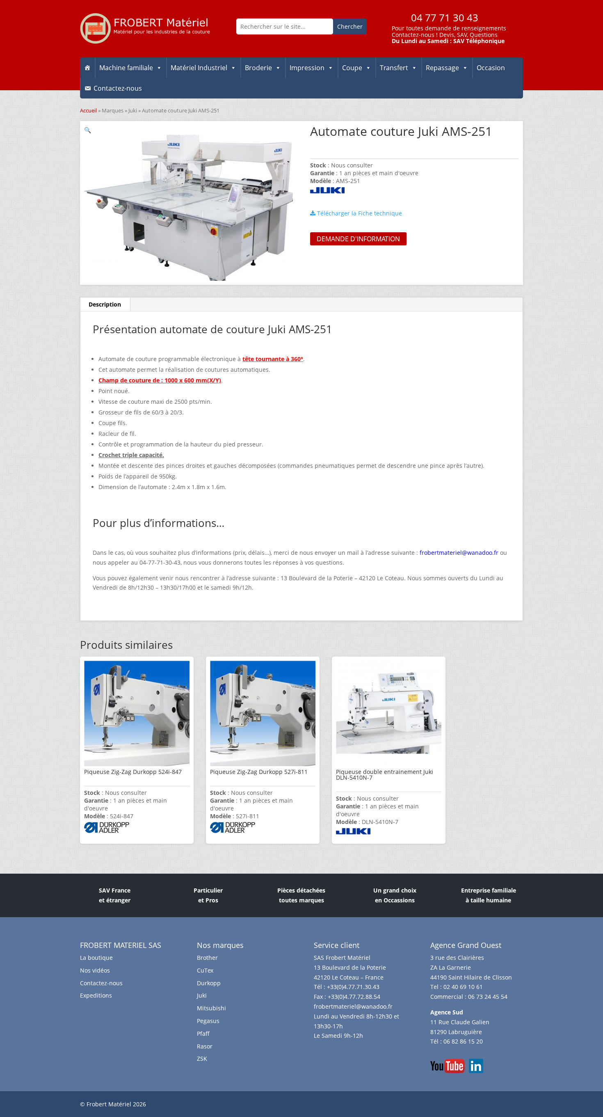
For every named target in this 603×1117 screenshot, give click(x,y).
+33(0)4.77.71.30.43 (353, 987)
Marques (112, 110)
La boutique (96, 957)
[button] (87, 130)
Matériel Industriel (199, 67)
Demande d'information (358, 238)
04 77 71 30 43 (444, 17)
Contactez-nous (413, 35)
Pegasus (208, 1021)
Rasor (204, 1046)
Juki (132, 110)
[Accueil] (87, 67)
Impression (307, 67)
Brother (207, 957)
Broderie (258, 67)
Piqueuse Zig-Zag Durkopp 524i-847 (133, 772)
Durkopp (209, 983)
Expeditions (96, 995)
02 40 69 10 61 (463, 987)
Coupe (352, 67)
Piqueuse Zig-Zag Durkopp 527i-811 (259, 772)
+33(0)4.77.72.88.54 (354, 996)
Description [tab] (105, 304)
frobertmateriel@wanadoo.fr (353, 1006)
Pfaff (203, 1033)
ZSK (202, 1058)
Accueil (88, 110)
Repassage (442, 67)
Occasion (491, 67)
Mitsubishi (211, 1008)
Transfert (394, 67)
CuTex (205, 970)
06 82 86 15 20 (463, 1041)
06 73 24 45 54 (487, 996)
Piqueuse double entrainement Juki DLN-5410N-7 (384, 774)
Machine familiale (126, 67)
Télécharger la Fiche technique (358, 213)
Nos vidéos (95, 970)
